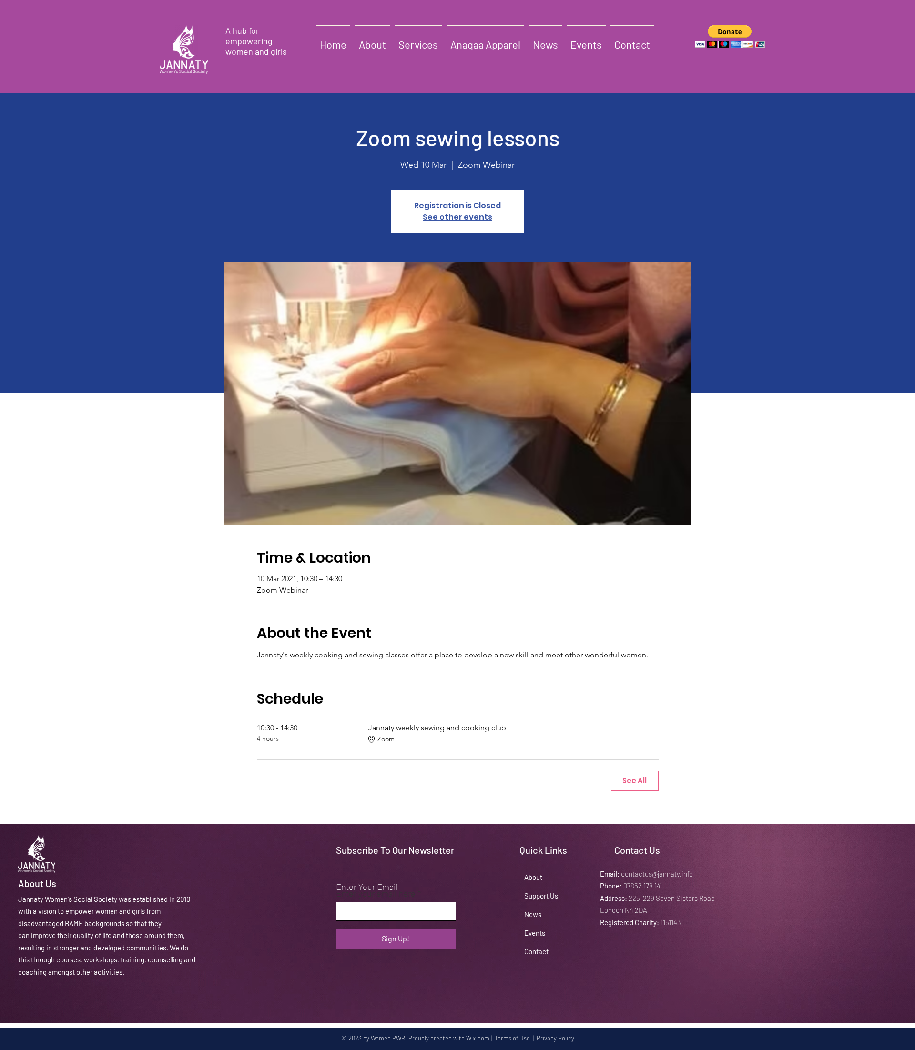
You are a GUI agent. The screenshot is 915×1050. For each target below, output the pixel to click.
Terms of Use (512, 1038)
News (532, 914)
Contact (536, 951)
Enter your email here (376, 893)
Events (534, 933)
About (533, 877)
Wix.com (477, 1038)
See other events (457, 217)
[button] (730, 36)
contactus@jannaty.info (657, 873)
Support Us (541, 895)
